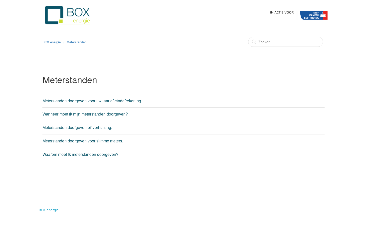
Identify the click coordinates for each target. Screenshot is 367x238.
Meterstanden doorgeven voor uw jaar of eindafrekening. (92, 101)
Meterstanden (76, 42)
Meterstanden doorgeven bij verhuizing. (77, 127)
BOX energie (51, 42)
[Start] (185, 14)
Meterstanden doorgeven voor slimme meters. (82, 141)
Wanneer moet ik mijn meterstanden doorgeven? (85, 114)
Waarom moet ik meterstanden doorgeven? (80, 154)
